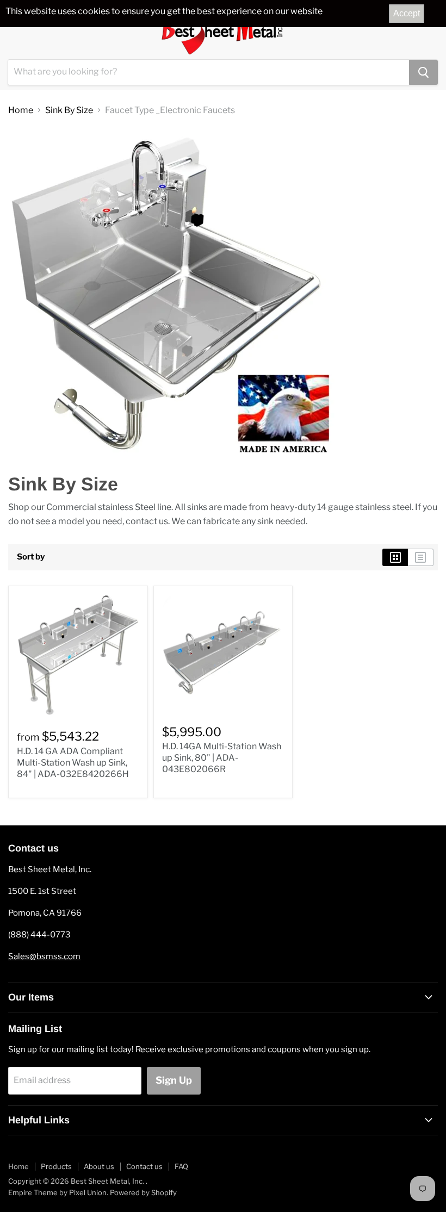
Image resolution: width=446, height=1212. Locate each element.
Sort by (31, 557)
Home (20, 110)
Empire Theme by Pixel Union (57, 1192)
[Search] (423, 72)
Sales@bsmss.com (44, 956)
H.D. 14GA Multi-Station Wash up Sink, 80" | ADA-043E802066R (221, 757)
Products (56, 1166)
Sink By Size (69, 110)
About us (99, 1166)
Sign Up (174, 1080)
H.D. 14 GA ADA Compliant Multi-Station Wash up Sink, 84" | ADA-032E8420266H (73, 762)
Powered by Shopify (143, 1192)
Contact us (144, 1166)
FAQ (181, 1166)
